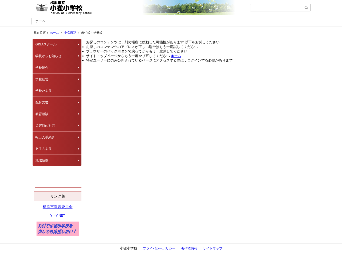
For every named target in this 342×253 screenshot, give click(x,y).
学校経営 (41, 79)
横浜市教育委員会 (58, 207)
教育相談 (41, 114)
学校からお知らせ (48, 56)
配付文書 (41, 102)
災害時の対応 (45, 125)
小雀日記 (70, 32)
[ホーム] (141, 8)
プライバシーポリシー (159, 248)
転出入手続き (45, 137)
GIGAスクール (46, 44)
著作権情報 (189, 248)
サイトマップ (212, 248)
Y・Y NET (57, 215)
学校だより (43, 90)
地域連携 (41, 160)
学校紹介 (41, 67)
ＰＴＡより (43, 148)
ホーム (40, 21)
